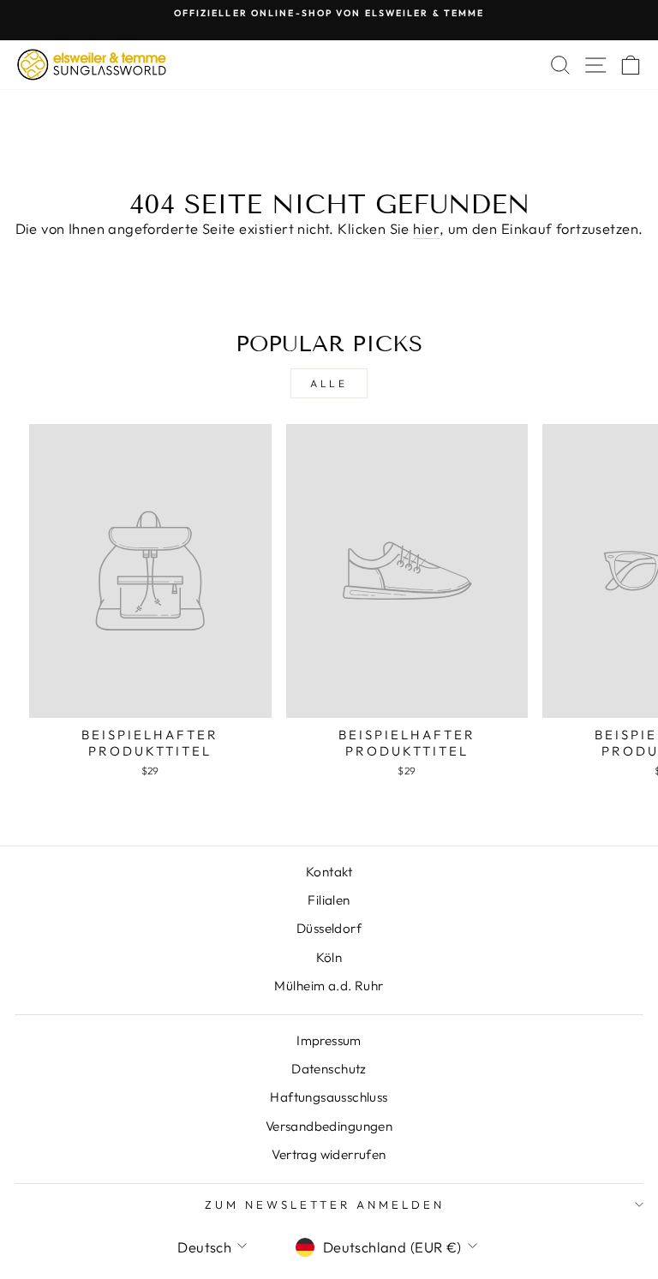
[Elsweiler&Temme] (92, 64)
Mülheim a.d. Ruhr (328, 985)
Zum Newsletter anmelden (324, 1204)
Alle (328, 383)
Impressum (329, 1040)
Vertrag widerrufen (329, 1154)
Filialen (329, 900)
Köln (329, 957)
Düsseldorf (329, 928)
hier (426, 228)
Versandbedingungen (329, 1126)
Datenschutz (329, 1069)
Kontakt (329, 872)
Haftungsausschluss (328, 1097)
